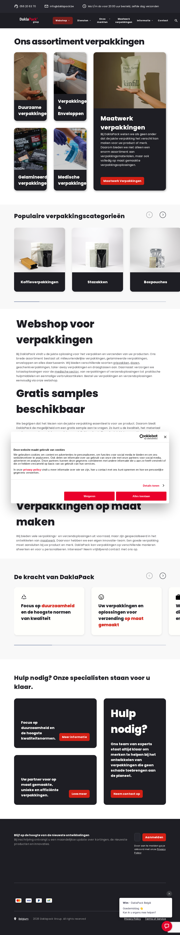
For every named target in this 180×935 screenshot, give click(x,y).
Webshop (61, 20)
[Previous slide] (149, 215)
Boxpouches (155, 282)
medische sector (66, 372)
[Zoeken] (176, 21)
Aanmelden (154, 837)
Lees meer (79, 794)
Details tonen (151, 485)
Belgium (23, 919)
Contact (163, 20)
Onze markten (102, 20)
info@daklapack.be (62, 6)
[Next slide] (163, 215)
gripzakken (121, 363)
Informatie (143, 20)
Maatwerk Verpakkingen (122, 181)
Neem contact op (127, 794)
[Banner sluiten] (165, 437)
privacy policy (31, 469)
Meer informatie (74, 737)
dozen (134, 363)
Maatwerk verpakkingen (123, 20)
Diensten (82, 20)
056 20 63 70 (28, 6)
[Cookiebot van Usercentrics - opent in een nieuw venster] (142, 436)
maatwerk (47, 540)
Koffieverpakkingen (39, 282)
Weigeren (89, 496)
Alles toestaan (141, 496)
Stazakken (98, 282)
